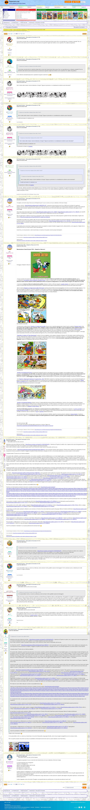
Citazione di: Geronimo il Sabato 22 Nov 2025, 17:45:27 (30, 133)
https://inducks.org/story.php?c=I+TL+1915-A (52, 514)
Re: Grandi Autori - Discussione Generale (27, 755)
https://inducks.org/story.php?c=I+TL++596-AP (68, 211)
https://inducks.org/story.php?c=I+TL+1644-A (50, 502)
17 (20, 33)
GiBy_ (10, 66)
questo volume (64, 284)
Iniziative (20, 7)
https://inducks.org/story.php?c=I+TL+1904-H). (66, 519)
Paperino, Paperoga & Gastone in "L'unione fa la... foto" (31, 379)
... (13, 33)
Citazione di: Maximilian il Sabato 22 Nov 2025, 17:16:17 (30, 112)
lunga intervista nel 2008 (22, 410)
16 (19, 33)
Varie (65, 7)
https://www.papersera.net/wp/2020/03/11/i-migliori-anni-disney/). (35, 217)
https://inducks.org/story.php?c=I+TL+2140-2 (41, 505)
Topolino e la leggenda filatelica (24, 402)
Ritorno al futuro (78, 329)
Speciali (47, 7)
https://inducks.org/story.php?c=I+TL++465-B (46, 211)
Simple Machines (7, 804)
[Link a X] (81, 807)
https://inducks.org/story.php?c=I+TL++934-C (33, 511)
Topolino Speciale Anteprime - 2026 (23, 12)
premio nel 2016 (78, 409)
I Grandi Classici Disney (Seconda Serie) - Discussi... (25, 11)
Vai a (64, 787)
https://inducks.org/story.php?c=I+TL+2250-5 (57, 512)
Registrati (84, 7)
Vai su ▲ (84, 802)
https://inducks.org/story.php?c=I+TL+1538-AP (51, 518)
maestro (30, 146)
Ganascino (10, 44)
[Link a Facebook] (79, 807)
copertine (41, 411)
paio (37, 411)
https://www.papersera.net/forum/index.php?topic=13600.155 (26, 472)
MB (10, 614)
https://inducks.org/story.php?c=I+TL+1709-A (43, 506)
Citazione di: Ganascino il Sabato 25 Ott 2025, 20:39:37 (30, 66)
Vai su (5, 784)
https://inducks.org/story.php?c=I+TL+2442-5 (17, 478)
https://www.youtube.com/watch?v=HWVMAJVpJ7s (37, 444)
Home (2, 7)
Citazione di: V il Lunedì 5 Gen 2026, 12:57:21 (28, 547)
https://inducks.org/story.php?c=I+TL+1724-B (17, 514)
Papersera (12, 7)
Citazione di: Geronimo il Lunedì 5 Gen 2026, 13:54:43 (30, 592)
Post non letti (7, 15)
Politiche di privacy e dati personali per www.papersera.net (17, 807)
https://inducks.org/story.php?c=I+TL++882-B (26, 512)
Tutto (24, 33)
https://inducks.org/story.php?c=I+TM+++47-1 (17, 502)
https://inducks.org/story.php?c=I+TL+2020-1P (40, 480)
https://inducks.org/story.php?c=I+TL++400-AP (59, 221)
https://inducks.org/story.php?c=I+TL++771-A (20, 712)
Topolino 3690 (19, 15)
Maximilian (10, 87)
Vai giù (5, 33)
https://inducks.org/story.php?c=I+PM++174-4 (67, 505)
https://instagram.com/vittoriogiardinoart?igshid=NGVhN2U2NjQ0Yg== (48, 235)
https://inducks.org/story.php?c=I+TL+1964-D (17, 506)
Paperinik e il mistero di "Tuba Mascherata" (26, 335)
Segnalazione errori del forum (22, 18)
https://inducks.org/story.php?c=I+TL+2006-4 (46, 501)
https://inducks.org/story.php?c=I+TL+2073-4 (57, 475)
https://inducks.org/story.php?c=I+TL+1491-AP (20, 728)
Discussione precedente (11, 27)
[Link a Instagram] (85, 807)
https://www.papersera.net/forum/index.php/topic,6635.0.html (35, 237)
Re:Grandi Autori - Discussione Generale (27, 37)
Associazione (57, 7)
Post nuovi (7, 16)
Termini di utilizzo (78, 802)
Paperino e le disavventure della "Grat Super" (34, 288)
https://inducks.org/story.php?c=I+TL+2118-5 (41, 479)
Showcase (6, 12)
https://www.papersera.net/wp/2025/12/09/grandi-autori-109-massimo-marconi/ (35, 425)
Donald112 (10, 547)
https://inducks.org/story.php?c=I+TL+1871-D (71, 474)
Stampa (84, 33)
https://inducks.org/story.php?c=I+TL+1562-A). (17, 515)
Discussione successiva (79, 27)
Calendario (7, 14)
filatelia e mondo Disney (33, 406)
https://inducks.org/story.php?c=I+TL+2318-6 (17, 476)
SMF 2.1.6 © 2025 (7, 802)
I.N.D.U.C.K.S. (18, 13)
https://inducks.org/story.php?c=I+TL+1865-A (34, 519)
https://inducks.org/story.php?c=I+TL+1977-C (53, 521)
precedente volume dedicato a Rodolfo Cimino (34, 280)
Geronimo (10, 112)
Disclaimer (37, 807)
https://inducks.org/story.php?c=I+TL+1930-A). (39, 523)
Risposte (6, 17)
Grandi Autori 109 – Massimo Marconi (26, 245)
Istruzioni (32, 807)
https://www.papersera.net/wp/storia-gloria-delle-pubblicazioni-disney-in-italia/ (32, 240)
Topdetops (10, 761)
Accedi (74, 7)
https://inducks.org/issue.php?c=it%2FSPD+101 (35, 205)
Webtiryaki (73, 802)
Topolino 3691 (19, 16)
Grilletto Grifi (10, 165)
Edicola (6, 11)
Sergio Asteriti (74, 414)
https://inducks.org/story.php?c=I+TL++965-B (71, 511)
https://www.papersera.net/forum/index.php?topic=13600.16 (31, 449)
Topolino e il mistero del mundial (38, 326)
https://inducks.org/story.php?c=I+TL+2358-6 (60, 476)
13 (15, 33)
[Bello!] (8, 55)
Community (39, 7)
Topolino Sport (78, 326)
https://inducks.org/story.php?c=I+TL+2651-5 (53, 478)
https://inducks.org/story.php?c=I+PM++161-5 (30, 474)
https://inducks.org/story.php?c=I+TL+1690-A (20, 722)
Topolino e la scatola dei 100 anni (24, 372)
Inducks (29, 7)
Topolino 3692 (19, 17)
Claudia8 (5, 637)
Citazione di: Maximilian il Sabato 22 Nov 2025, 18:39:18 (30, 166)
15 (18, 33)
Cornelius (10, 591)
